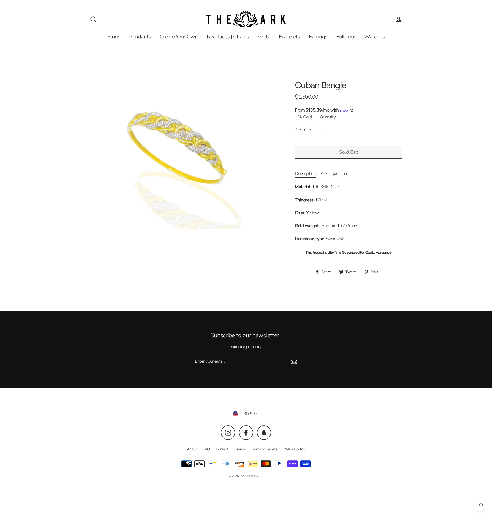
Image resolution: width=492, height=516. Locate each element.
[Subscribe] (411, 495)
